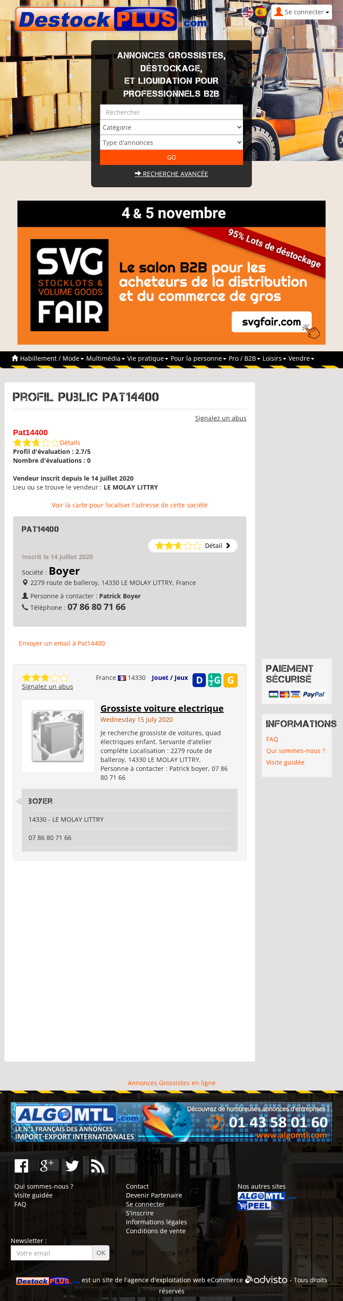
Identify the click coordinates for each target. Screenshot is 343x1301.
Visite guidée (285, 762)
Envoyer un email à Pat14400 (62, 643)
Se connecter (145, 1204)
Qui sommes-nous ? (295, 750)
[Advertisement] (129, 961)
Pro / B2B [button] (243, 358)
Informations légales (156, 1222)
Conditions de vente (156, 1231)
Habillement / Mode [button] (50, 358)
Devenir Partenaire (154, 1195)
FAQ (272, 739)
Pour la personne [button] (197, 358)
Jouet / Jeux (170, 677)
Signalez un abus (221, 418)
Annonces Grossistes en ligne (172, 1083)
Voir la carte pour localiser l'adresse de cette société (130, 505)
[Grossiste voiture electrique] (57, 735)
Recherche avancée (174, 173)
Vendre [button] (300, 358)
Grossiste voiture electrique (162, 708)
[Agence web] (266, 1280)
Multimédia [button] (104, 358)
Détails (70, 442)
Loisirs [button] (273, 358)
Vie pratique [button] (146, 358)
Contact (137, 1186)
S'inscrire (140, 1213)
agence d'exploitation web (166, 1280)
